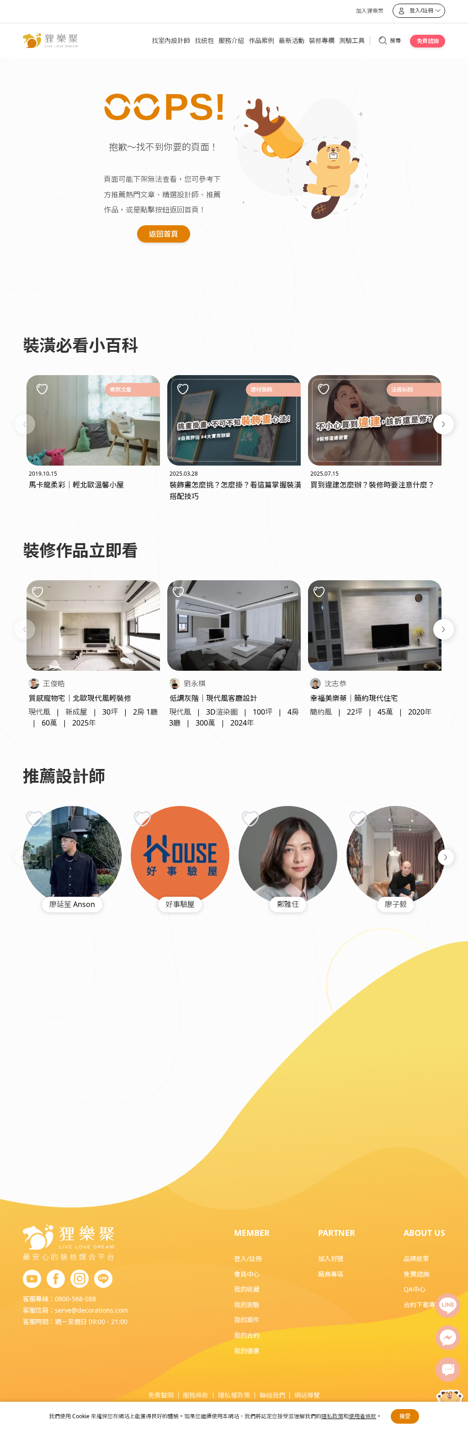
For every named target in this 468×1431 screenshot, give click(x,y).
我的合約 (247, 1335)
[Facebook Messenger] (448, 1337)
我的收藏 (247, 1289)
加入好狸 (331, 1258)
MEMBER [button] (252, 1232)
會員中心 (247, 1274)
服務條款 (195, 1395)
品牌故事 (416, 1258)
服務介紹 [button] (231, 40)
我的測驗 (247, 1304)
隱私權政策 (234, 1395)
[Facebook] (56, 1279)
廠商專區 (331, 1274)
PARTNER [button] (336, 1232)
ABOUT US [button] (424, 1232)
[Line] (448, 1305)
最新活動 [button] (291, 40)
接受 (404, 1416)
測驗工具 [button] (352, 40)
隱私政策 (332, 1416)
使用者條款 (362, 1416)
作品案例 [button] (261, 40)
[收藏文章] (42, 389)
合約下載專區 (423, 1304)
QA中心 (414, 1289)
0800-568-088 (75, 1298)
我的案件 (247, 1319)
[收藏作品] (37, 592)
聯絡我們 (272, 1395)
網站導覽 (307, 1395)
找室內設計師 (171, 40)
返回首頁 (163, 234)
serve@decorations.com (91, 1310)
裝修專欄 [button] (322, 40)
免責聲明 (161, 1395)
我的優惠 (247, 1350)
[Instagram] (79, 1279)
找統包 (204, 40)
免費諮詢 (428, 41)
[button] (25, 424)
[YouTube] (32, 1279)
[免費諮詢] (448, 1369)
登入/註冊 (248, 1258)
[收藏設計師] (34, 818)
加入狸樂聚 (369, 11)
